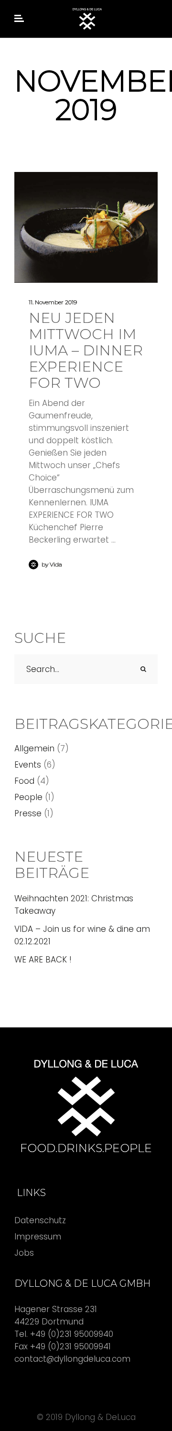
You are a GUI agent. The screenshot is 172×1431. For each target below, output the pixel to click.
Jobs (24, 1253)
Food (24, 781)
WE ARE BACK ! (43, 959)
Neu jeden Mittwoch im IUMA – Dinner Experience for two (86, 350)
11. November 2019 (53, 302)
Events (27, 764)
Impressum (37, 1236)
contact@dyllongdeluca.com (72, 1359)
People (28, 797)
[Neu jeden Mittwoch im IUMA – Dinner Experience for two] (86, 227)
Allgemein (34, 748)
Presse (28, 813)
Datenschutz (40, 1220)
